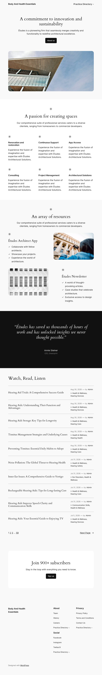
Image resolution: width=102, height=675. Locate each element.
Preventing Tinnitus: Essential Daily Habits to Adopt (36, 448)
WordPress (24, 665)
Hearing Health (77, 438)
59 (17, 533)
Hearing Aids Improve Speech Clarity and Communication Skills (30, 504)
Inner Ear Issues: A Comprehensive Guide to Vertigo (35, 476)
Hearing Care (76, 424)
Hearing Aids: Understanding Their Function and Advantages (34, 406)
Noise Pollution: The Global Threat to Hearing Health (37, 462)
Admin (90, 389)
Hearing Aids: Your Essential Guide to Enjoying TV (35, 518)
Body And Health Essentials (22, 4)
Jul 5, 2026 (75, 515)
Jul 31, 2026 (75, 459)
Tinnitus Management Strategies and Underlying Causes (37, 434)
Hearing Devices (77, 396)
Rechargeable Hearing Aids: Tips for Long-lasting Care (37, 490)
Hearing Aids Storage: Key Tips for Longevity (32, 420)
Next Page (87, 533)
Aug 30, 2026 (76, 389)
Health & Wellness (79, 393)
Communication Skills (81, 505)
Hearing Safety (77, 466)
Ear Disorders (77, 477)
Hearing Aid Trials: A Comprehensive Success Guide (36, 392)
